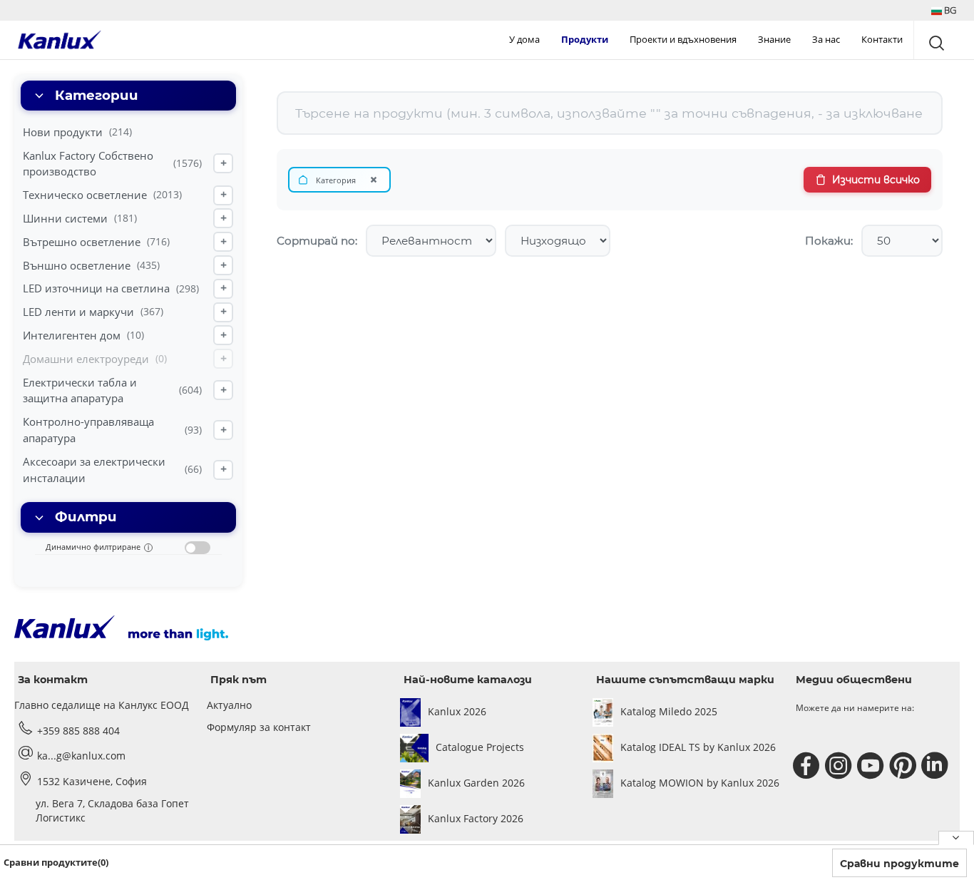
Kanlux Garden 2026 (476, 782)
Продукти (584, 39)
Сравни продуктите (899, 863)
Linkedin (937, 766)
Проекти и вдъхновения (683, 39)
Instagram (840, 766)
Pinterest (904, 766)
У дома (524, 39)
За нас (826, 39)
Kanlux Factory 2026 (475, 818)
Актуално (229, 705)
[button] (943, 10)
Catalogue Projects (480, 747)
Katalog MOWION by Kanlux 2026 (699, 782)
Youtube (872, 766)
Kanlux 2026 (457, 711)
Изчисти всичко (876, 179)
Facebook (808, 766)
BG (949, 10)
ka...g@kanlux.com (81, 755)
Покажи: (829, 240)
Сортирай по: (317, 240)
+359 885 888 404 (78, 730)
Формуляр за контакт (259, 727)
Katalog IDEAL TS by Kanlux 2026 (698, 747)
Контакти (882, 39)
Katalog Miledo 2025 (668, 711)
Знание (774, 39)
